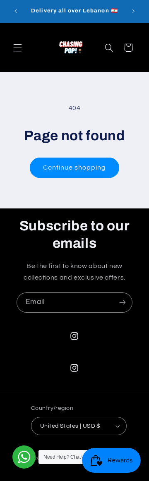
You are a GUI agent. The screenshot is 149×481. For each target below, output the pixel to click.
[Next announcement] (133, 11)
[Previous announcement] (16, 11)
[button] (17, 47)
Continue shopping (74, 167)
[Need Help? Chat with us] (24, 457)
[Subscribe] (122, 302)
